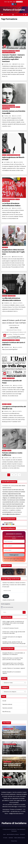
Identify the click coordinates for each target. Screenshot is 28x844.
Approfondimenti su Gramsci (8, 50)
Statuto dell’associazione (19, 837)
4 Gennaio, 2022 (7, 457)
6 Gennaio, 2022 (7, 411)
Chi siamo (5, 837)
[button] (23, 14)
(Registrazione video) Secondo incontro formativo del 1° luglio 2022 (13, 252)
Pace (12, 728)
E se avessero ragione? (19, 668)
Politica (4, 378)
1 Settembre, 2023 (8, 162)
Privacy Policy (14, 840)
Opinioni (9, 404)
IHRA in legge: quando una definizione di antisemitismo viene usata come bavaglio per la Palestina (13, 623)
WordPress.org (6, 711)
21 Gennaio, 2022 (7, 347)
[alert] (14, 607)
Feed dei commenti (7, 708)
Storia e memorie (6, 108)
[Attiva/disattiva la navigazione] (13, 15)
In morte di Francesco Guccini (10, 628)
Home (4, 834)
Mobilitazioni (6, 728)
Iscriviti (6, 596)
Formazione (5, 247)
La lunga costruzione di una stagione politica (12, 780)
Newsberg (22, 829)
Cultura (17, 50)
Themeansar (14, 831)
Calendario (10, 837)
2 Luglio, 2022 (7, 256)
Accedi (4, 700)
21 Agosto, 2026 (9, 750)
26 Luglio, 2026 (9, 783)
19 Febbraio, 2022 (8, 303)
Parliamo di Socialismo (14, 10)
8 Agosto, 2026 (9, 767)
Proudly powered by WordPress (9, 829)
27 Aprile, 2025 (7, 115)
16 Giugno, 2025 (7, 64)
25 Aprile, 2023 (7, 208)
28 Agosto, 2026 (9, 734)
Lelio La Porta (17, 115)
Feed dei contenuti (7, 704)
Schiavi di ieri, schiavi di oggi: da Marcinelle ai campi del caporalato (12, 765)
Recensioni (5, 295)
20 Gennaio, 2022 (7, 385)
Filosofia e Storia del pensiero (9, 52)
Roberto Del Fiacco (19, 64)
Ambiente (4, 404)
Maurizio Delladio (18, 256)
